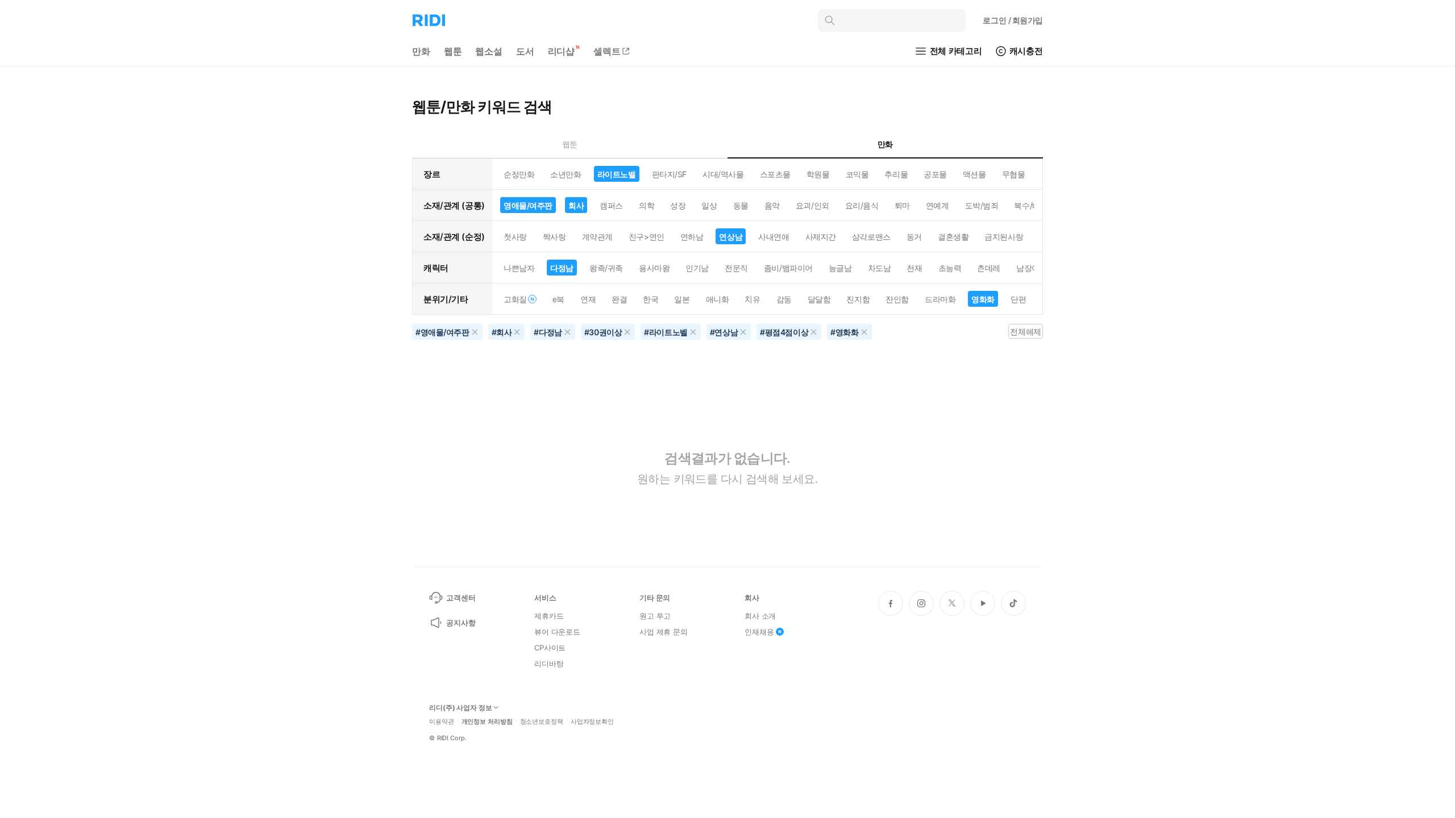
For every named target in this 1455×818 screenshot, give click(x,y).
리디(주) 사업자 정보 (460, 708)
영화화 (983, 299)
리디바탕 (548, 663)
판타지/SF (669, 174)
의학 (646, 205)
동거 (914, 236)
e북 (558, 299)
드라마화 (940, 299)
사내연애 (773, 236)
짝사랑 (554, 236)
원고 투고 (655, 615)
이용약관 (441, 721)
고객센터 (460, 597)
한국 (650, 299)
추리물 (896, 174)
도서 (525, 51)
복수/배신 (1030, 205)
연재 (588, 299)
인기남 (697, 268)
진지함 (858, 299)
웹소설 (488, 51)
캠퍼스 (611, 205)
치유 (752, 299)
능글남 (840, 268)
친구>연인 (646, 236)
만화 (421, 51)
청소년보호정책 (541, 721)
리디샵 (561, 51)
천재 (914, 268)
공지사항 (460, 622)
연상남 (730, 236)
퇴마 (902, 205)
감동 (784, 299)
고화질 (515, 299)
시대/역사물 (722, 174)
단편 (1018, 299)
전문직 (736, 268)
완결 (619, 299)
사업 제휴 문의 (663, 631)
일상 (709, 205)
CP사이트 (550, 647)
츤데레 (988, 268)
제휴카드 (548, 615)
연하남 (692, 236)
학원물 (818, 174)
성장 (677, 205)
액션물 (974, 174)
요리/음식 (862, 205)
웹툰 (453, 51)
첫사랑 (515, 236)
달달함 (819, 299)
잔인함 (897, 299)
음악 (772, 205)
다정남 (561, 268)
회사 (576, 205)
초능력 (950, 268)
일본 (681, 299)
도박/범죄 (982, 205)
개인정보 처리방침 (487, 721)
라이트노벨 (616, 174)
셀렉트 (607, 51)
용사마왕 (654, 268)
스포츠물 (775, 174)
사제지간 (820, 236)
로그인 (1013, 20)
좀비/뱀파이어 (788, 268)
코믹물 (857, 174)
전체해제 (1025, 331)
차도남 (879, 268)
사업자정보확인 (592, 721)
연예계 (937, 205)
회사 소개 (760, 615)
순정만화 (519, 174)
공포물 (935, 174)
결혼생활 (953, 236)
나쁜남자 (519, 268)
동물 (741, 205)
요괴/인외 (812, 205)
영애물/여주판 (528, 205)
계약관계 (597, 236)
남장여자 (1031, 268)
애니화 (717, 299)
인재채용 (759, 631)
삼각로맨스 (871, 236)
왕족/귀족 (606, 268)
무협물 (1013, 174)
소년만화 (565, 174)
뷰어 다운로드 (557, 631)
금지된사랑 (1003, 236)
